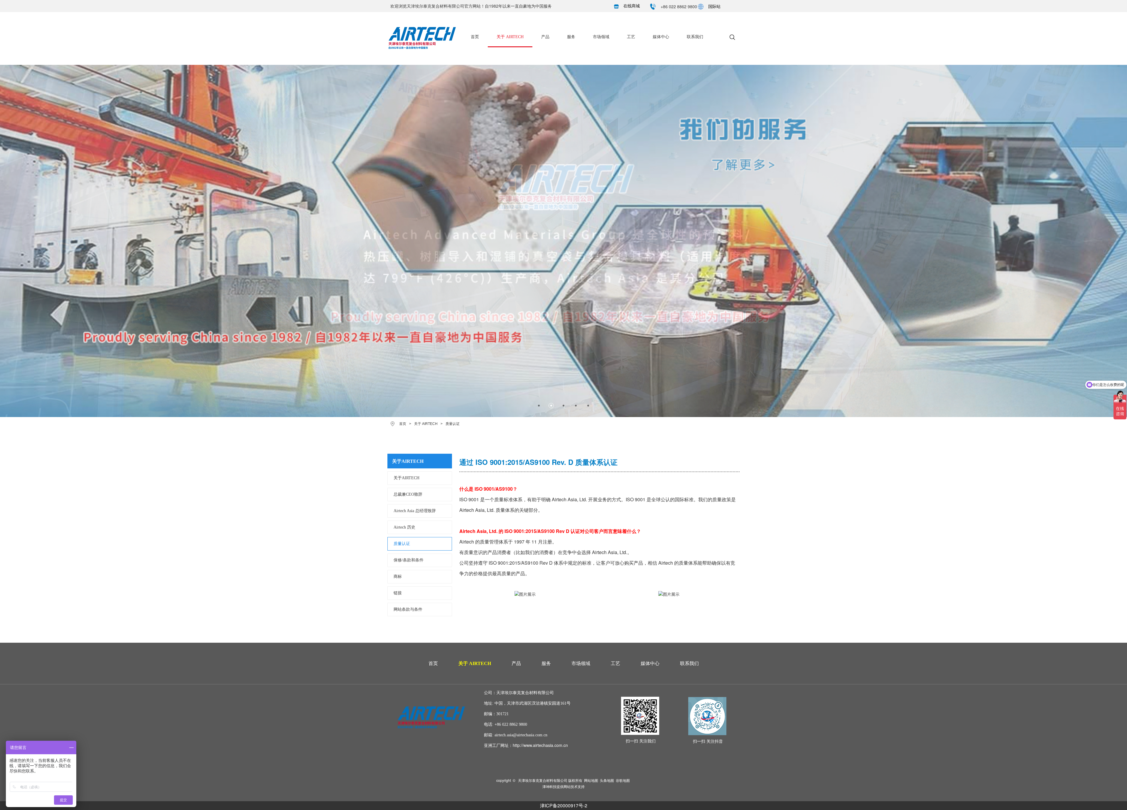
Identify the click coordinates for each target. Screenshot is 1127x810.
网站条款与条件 (408, 609)
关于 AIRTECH (510, 37)
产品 (545, 37)
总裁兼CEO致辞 (408, 494)
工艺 (631, 37)
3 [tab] (563, 405)
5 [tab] (588, 405)
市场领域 (601, 37)
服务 (571, 37)
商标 (398, 576)
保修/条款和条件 (409, 560)
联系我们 (695, 37)
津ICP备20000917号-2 (563, 805)
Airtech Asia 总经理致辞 (415, 511)
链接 (398, 593)
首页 (475, 37)
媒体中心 (661, 37)
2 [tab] (551, 405)
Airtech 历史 (404, 527)
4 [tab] (575, 405)
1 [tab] (538, 405)
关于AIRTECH (406, 478)
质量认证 (402, 543)
